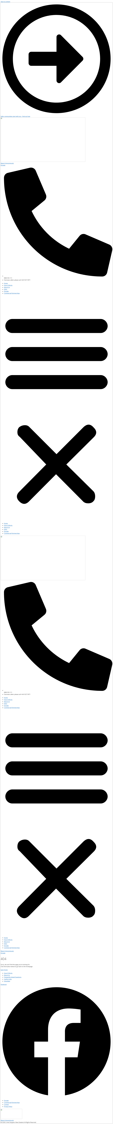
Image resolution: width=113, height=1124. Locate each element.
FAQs (5, 289)
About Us (7, 287)
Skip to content (5, 2)
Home (6, 283)
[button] (56, 408)
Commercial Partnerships (12, 293)
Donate (6, 291)
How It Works (8, 285)
